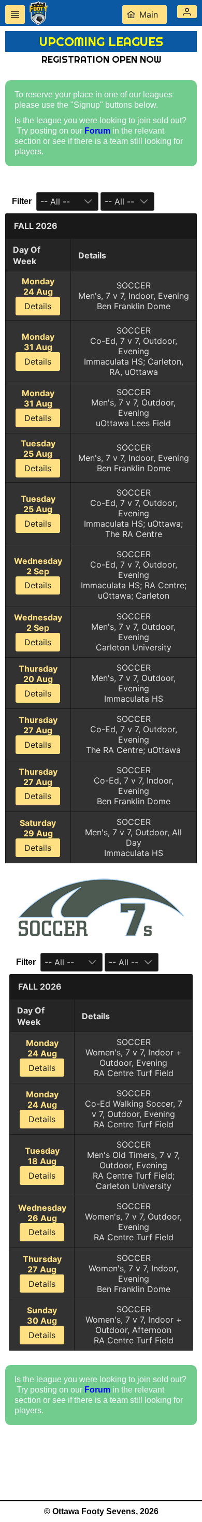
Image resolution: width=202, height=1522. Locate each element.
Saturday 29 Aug (38, 835)
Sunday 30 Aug (42, 1322)
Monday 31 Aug (38, 349)
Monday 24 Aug (38, 293)
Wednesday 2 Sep (38, 573)
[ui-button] (15, 14)
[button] (187, 11)
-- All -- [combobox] (55, 201)
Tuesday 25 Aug (38, 455)
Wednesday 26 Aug (42, 1220)
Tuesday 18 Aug (42, 1163)
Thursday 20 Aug (38, 681)
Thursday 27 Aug (38, 732)
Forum (97, 130)
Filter (22, 201)
